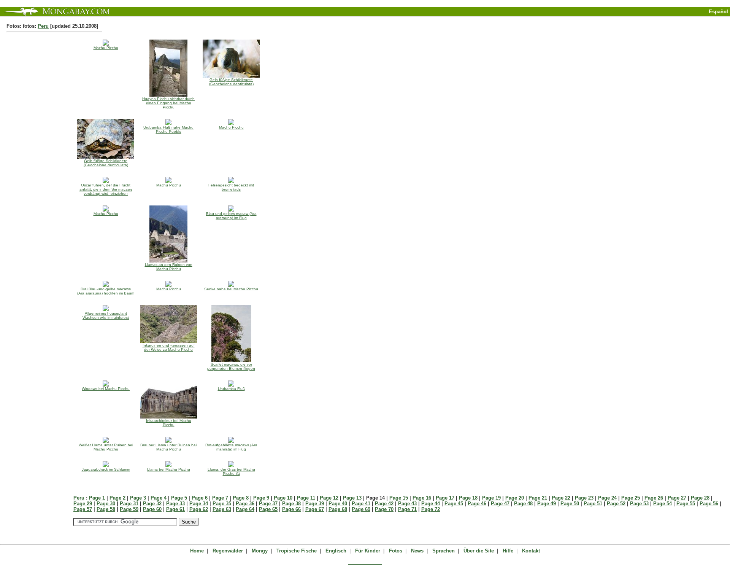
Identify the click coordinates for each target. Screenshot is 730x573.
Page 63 (222, 509)
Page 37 (268, 503)
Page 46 (477, 503)
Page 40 (337, 503)
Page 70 (384, 509)
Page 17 (445, 498)
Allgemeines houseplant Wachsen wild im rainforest (106, 315)
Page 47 (500, 503)
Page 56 (709, 503)
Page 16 (422, 498)
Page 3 (138, 498)
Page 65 (268, 509)
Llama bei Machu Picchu (168, 469)
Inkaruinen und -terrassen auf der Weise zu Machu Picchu (169, 347)
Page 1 (97, 498)
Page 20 (514, 498)
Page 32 (152, 503)
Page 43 (407, 503)
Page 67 (314, 509)
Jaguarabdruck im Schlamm (106, 469)
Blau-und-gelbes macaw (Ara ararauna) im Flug (231, 216)
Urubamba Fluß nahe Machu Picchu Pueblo (168, 129)
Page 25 (630, 498)
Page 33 (175, 503)
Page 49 (546, 503)
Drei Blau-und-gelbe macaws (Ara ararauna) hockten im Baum (105, 291)
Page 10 (283, 498)
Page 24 (607, 498)
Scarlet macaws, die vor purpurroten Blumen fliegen (231, 366)
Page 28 (700, 498)
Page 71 (407, 509)
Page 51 (593, 503)
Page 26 (653, 498)
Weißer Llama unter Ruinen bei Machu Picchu (106, 447)
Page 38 (291, 503)
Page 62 (198, 509)
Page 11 (306, 498)
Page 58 (106, 509)
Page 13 (352, 498)
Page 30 (106, 503)
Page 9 (261, 498)
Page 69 (361, 509)
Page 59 (129, 509)
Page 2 (117, 498)
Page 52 (616, 503)
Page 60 (152, 509)
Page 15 (398, 498)
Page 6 (200, 498)
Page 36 (245, 503)
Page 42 (384, 503)
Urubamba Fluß (231, 389)
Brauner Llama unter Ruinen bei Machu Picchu (168, 447)
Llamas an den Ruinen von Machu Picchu (168, 267)
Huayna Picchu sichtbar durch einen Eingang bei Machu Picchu (168, 103)
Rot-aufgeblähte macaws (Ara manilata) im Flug (231, 447)
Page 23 (584, 498)
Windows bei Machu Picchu (106, 389)
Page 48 (523, 503)
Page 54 (662, 503)
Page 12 (329, 498)
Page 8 (241, 498)
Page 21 (537, 498)
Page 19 (491, 498)
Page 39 (314, 503)
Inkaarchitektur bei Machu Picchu (168, 423)
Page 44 (430, 503)
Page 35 (222, 503)
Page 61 (175, 509)
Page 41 (361, 503)
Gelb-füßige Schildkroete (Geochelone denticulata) (231, 82)
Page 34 (198, 503)
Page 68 (337, 509)
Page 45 (453, 503)
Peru (43, 26)
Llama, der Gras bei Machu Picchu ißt (231, 471)
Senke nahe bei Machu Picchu (231, 289)
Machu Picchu (106, 48)
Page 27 (677, 498)
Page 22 (561, 498)
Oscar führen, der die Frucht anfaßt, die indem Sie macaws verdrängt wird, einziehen (105, 189)
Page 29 (82, 503)
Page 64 (245, 509)
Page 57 (82, 509)
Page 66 (291, 509)
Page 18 (468, 498)
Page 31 (129, 503)
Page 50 (569, 503)
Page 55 (685, 503)
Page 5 (179, 498)
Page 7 (220, 498)
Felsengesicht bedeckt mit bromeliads (231, 187)
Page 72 (430, 509)
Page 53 (639, 503)
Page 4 (159, 498)
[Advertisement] (641, 19)
